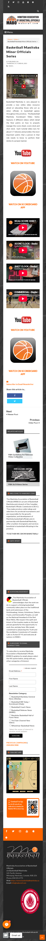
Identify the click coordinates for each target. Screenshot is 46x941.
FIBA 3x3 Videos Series (18, 484)
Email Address (15, 671)
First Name (13, 679)
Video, (11, 66)
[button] (7, 924)
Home (10, 39)
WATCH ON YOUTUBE (23, 163)
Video (16, 39)
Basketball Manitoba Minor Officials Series (22, 51)
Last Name (13, 686)
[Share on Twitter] (14, 401)
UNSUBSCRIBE (12, 745)
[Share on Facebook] (14, 395)
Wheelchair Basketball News (23, 726)
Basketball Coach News (21, 707)
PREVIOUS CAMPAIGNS (16, 743)
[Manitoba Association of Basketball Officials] (23, 21)
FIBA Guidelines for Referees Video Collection (20, 456)
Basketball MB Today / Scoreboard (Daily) (19, 703)
